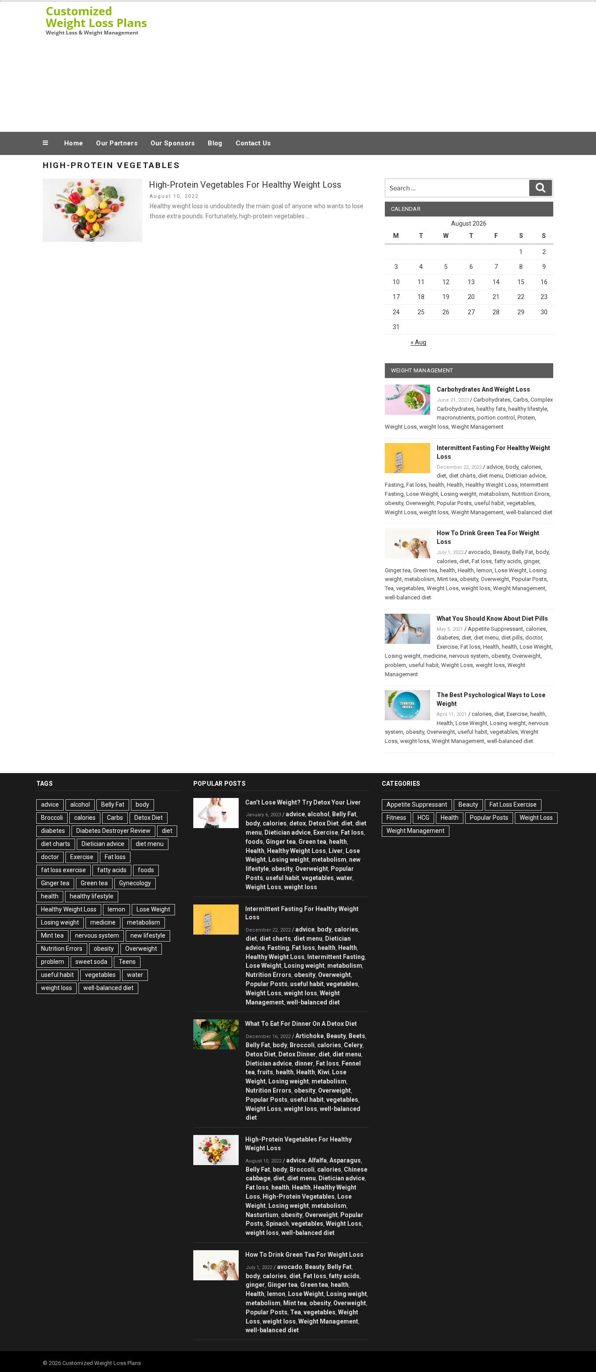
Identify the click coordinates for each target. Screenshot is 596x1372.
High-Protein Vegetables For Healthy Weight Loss (245, 184)
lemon (484, 570)
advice (494, 467)
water (135, 974)
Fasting (394, 484)
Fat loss (416, 484)
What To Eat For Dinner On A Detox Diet (301, 1023)
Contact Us (253, 143)
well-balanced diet (529, 512)
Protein (526, 417)
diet (441, 475)
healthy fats (491, 409)
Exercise (447, 646)
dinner (304, 1063)
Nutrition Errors (530, 494)
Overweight (420, 503)
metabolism (494, 494)
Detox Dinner (297, 1054)
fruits (265, 1072)
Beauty (501, 552)
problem (395, 665)
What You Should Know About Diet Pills (492, 618)
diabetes (448, 637)
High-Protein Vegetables (299, 1196)
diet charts (462, 475)
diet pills (512, 637)
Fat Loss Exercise (513, 804)
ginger (531, 561)
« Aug (418, 342)
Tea (389, 588)
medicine (434, 656)
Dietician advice (525, 475)
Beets (357, 1035)
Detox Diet (148, 817)
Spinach (277, 1223)
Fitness (396, 817)
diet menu (490, 475)
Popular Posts (454, 503)
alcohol (80, 804)
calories (531, 467)
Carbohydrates (491, 399)
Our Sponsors (173, 143)
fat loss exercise (63, 870)
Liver (336, 850)
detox (297, 823)
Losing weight (458, 494)
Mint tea (447, 579)
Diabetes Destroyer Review (113, 830)
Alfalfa (317, 1160)
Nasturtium (262, 1214)
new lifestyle (147, 935)
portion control (496, 417)
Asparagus (345, 1160)
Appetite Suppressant (495, 629)
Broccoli (52, 817)
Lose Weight (422, 494)
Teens (127, 961)
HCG (423, 817)
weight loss (434, 426)
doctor (533, 637)
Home (73, 143)
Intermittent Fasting (336, 956)
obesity (394, 503)
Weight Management (477, 426)
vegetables (520, 503)
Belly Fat (522, 552)
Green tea (425, 570)
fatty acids (507, 561)
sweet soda (91, 961)
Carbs (520, 399)
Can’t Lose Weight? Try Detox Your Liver (303, 802)
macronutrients (456, 417)
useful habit (489, 503)
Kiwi (323, 1072)
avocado (479, 552)
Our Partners (116, 143)
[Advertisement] (385, 64)
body (512, 467)
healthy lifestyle (527, 409)
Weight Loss (401, 426)
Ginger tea (398, 570)
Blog (215, 143)
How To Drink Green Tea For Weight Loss (304, 1254)
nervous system (469, 656)
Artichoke (309, 1035)
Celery (353, 1045)
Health (455, 484)
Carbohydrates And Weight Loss (483, 389)
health (436, 484)
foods (146, 870)
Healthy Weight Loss (491, 484)
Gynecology (135, 883)
